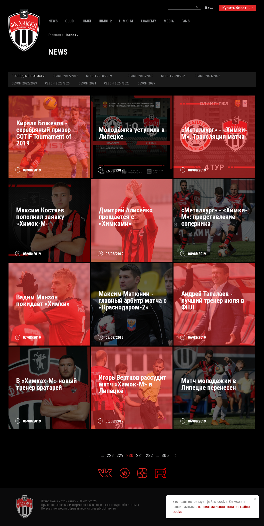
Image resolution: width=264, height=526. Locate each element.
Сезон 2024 (87, 83)
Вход (209, 8)
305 (165, 455)
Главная (54, 35)
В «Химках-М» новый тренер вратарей (46, 384)
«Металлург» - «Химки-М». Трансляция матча (214, 133)
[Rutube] (160, 472)
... (102, 455)
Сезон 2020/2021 (174, 76)
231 (139, 455)
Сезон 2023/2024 (58, 83)
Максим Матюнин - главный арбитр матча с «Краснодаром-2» (133, 300)
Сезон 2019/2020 (140, 76)
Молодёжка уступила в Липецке (131, 133)
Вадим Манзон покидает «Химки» (43, 300)
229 (120, 455)
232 (149, 455)
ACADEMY (148, 21)
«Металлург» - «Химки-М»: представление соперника (214, 216)
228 (110, 455)
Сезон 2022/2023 (24, 83)
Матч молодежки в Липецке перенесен (208, 384)
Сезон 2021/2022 (207, 76)
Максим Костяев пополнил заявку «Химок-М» (40, 216)
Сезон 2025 (146, 83)
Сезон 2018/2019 (99, 76)
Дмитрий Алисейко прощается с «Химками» (126, 216)
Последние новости (28, 76)
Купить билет (234, 8)
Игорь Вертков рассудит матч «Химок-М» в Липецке (132, 384)
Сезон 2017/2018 (65, 76)
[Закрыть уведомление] (255, 499)
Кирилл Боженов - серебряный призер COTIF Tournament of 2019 (43, 133)
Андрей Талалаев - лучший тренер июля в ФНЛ (212, 300)
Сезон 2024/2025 (117, 83)
